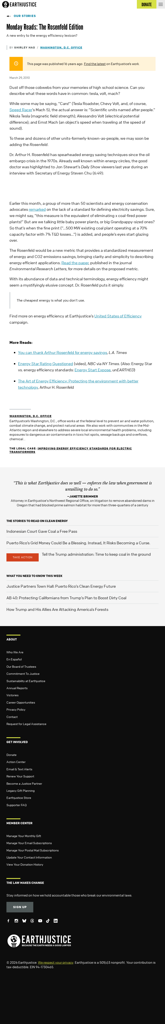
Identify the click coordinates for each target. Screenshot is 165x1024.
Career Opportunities (20, 702)
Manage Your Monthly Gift (23, 836)
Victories (12, 695)
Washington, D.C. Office (61, 47)
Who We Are (14, 652)
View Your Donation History (24, 864)
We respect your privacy (55, 962)
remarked (37, 209)
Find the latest (95, 64)
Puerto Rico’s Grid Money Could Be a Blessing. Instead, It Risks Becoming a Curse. (78, 542)
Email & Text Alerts (19, 769)
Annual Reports (17, 688)
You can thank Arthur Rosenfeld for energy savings (62, 352)
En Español (14, 659)
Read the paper (75, 262)
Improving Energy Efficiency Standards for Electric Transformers (70, 450)
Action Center (16, 762)
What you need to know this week (34, 576)
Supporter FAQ (16, 805)
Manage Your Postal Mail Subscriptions (32, 850)
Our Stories (25, 16)
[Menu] (160, 4)
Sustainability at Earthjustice (25, 681)
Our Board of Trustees (21, 666)
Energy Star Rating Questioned (45, 363)
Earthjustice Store (18, 797)
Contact (12, 717)
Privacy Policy (15, 709)
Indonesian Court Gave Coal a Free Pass (41, 531)
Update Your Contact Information (29, 857)
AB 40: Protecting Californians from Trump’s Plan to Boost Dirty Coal (66, 597)
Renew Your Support (20, 776)
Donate (11, 755)
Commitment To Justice (23, 673)
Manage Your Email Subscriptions (29, 843)
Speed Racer (20, 109)
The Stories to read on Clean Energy (37, 521)
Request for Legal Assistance (26, 724)
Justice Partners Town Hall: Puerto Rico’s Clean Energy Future (61, 586)
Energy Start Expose (93, 369)
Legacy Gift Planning (20, 790)
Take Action (22, 557)
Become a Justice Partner (24, 783)
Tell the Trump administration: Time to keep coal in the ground (96, 554)
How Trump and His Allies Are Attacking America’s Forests (57, 609)
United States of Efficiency (118, 316)
